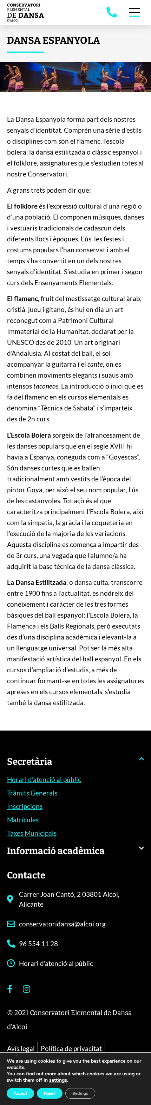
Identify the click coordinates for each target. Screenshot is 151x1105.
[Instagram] (26, 988)
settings (58, 1080)
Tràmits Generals (32, 793)
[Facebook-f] (9, 988)
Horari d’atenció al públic (44, 779)
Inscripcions (24, 806)
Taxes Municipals (32, 833)
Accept (20, 1093)
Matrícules (23, 820)
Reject (49, 1093)
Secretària (29, 761)
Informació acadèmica (56, 851)
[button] (75, 765)
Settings (80, 1093)
